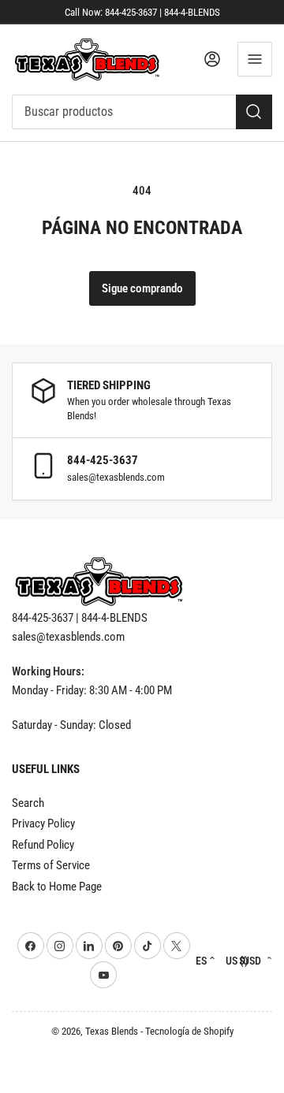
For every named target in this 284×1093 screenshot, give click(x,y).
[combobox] (142, 112)
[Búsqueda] (254, 111)
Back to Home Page (57, 886)
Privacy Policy (43, 823)
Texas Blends (111, 1031)
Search (28, 803)
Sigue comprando (142, 288)
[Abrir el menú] (254, 59)
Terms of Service (51, 865)
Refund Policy (43, 845)
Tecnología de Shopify (189, 1031)
